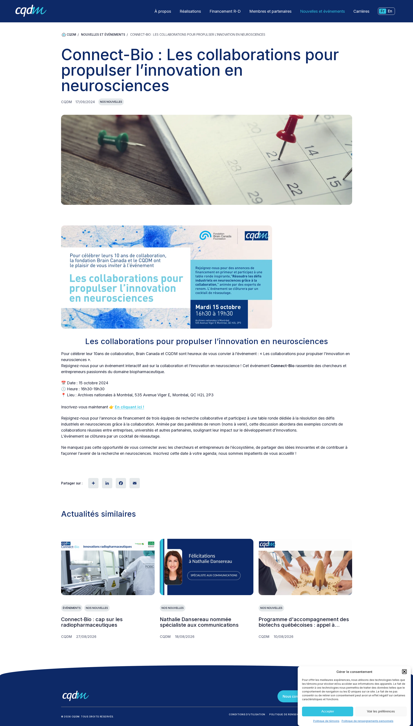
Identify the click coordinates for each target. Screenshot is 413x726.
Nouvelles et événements (322, 11)
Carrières (361, 11)
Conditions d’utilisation (247, 714)
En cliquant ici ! (129, 407)
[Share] (93, 483)
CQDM (71, 34)
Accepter (327, 711)
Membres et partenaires (270, 11)
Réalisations (190, 11)
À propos (162, 11)
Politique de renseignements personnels (367, 721)
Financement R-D (225, 11)
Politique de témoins (326, 721)
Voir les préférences (381, 711)
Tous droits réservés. (97, 716)
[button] (404, 671)
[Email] (134, 483)
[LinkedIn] (107, 483)
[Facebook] (120, 483)
